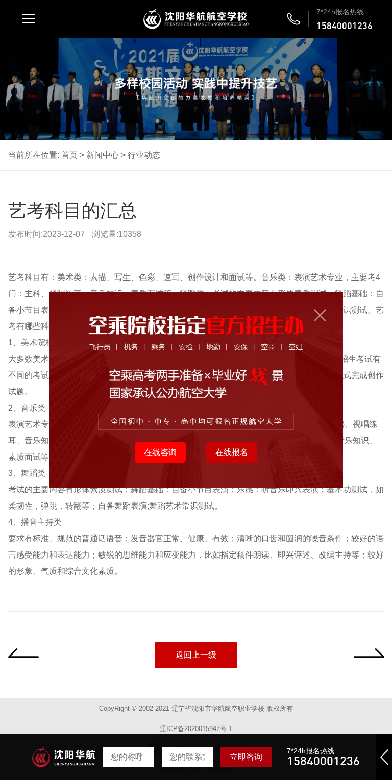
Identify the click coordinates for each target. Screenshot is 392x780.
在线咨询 (160, 452)
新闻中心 (102, 154)
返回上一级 (196, 654)
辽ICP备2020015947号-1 (196, 729)
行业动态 (144, 154)
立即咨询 (246, 756)
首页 (69, 154)
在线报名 (231, 452)
